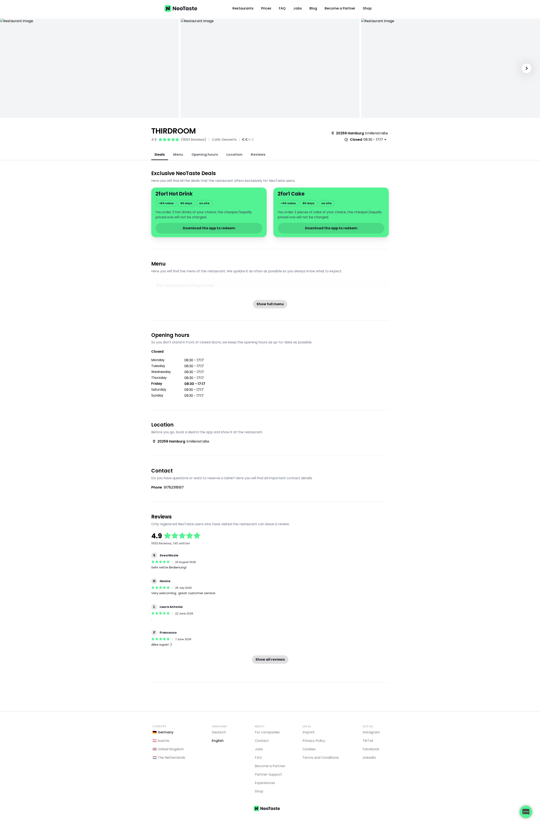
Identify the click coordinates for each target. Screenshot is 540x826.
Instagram (371, 732)
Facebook (371, 749)
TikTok (368, 740)
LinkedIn (369, 757)
